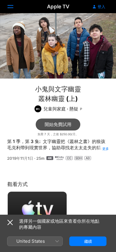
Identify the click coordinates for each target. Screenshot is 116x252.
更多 (105, 149)
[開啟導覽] (14, 6)
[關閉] (10, 222)
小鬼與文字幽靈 (58, 89)
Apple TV (58, 7)
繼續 (88, 241)
